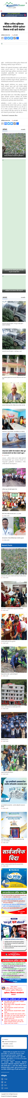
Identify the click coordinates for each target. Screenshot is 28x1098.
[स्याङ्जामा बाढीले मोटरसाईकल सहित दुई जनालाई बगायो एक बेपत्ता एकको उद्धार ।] (14, 441)
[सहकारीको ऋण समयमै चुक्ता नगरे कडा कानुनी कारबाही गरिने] (14, 216)
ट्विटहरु (5, 1085)
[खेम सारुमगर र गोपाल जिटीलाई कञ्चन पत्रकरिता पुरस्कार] (14, 527)
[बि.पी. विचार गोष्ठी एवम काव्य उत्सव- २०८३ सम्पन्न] (14, 503)
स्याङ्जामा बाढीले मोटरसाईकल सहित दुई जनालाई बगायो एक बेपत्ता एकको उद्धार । (14, 452)
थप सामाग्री (23, 129)
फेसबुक (5, 1079)
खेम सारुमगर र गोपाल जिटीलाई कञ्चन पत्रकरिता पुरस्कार (13, 538)
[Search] (26, 3)
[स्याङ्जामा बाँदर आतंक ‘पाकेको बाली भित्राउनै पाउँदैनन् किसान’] (14, 145)
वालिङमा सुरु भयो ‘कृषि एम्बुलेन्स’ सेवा (9, 489)
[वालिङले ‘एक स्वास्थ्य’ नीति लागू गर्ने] (14, 283)
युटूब (5, 1082)
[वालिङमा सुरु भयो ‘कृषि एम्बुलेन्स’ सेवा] (14, 478)
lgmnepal (15, 1096)
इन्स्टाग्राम (6, 1088)
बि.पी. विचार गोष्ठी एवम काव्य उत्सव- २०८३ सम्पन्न (11, 514)
